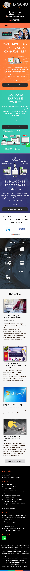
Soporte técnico (8, 484)
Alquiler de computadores (10, 486)
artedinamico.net (21, 568)
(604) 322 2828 (16, 12)
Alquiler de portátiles (9, 488)
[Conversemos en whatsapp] (4, 538)
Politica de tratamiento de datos (12, 477)
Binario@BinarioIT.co (16, 16)
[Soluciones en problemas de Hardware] (8, 249)
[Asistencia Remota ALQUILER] (8, 263)
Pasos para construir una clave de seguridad (15, 515)
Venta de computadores (10, 490)
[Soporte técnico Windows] (22, 249)
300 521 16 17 (16, 14)
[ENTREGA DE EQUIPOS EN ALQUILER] (22, 263)
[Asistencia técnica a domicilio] (8, 277)
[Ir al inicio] (15, 4)
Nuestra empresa (8, 474)
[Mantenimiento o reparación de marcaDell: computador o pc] (8, 229)
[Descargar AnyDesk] (15, 20)
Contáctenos (7, 475)
